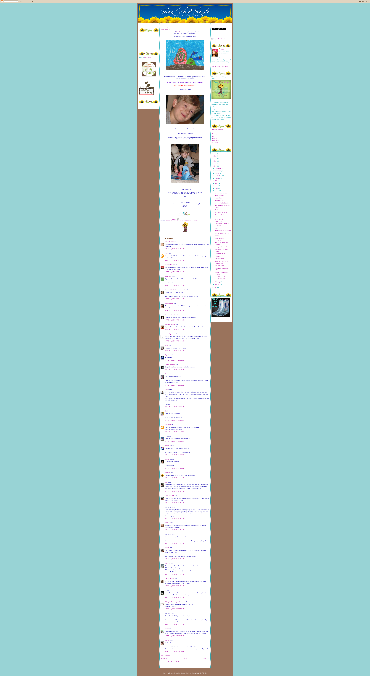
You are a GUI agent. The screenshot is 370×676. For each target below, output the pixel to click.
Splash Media (215, 140)
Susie (166, 374)
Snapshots (218, 228)
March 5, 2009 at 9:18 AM (174, 350)
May (216, 186)
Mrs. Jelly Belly (169, 241)
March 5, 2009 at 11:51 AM (175, 441)
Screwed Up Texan (170, 324)
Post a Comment (165, 655)
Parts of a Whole (219, 258)
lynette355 (168, 424)
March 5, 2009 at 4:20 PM (174, 503)
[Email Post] (178, 219)
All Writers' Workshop (217, 129)
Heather (167, 547)
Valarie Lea (168, 445)
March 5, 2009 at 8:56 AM (174, 320)
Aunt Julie (167, 563)
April (216, 188)
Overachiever (218, 198)
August (217, 178)
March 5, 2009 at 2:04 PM (174, 477)
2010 (215, 163)
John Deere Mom (169, 495)
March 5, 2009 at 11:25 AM (175, 431)
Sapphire (167, 355)
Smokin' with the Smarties (222, 203)
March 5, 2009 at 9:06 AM (174, 341)
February (217, 282)
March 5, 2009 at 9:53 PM (174, 597)
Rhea (222, 49)
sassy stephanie (169, 334)
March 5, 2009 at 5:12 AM (174, 249)
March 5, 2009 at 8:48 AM (174, 310)
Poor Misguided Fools (221, 212)
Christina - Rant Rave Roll (172, 315)
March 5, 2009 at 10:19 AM (175, 360)
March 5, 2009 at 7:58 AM (174, 272)
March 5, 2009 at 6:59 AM (174, 260)
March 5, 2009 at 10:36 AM (175, 369)
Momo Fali (168, 522)
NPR (212, 136)
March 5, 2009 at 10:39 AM (175, 385)
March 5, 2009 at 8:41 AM (174, 285)
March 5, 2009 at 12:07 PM (175, 468)
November (218, 171)
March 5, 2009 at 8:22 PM (174, 559)
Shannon (167, 640)
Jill (165, 590)
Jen (166, 436)
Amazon (213, 132)
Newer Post (164, 658)
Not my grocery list (220, 253)
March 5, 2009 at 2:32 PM (174, 491)
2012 (215, 158)
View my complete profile (219, 66)
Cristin (166, 411)
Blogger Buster (147, 57)
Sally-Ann (167, 472)
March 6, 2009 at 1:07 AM (174, 624)
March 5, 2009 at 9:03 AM (174, 329)
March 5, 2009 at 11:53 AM (175, 454)
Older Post (206, 658)
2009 (215, 166)
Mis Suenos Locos (220, 210)
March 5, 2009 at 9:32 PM (174, 586)
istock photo (214, 142)
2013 (215, 156)
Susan (166, 345)
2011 (215, 161)
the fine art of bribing (191, 220)
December (218, 168)
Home (185, 658)
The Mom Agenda (219, 195)
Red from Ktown (169, 264)
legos (170, 220)
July (216, 181)
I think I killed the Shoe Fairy (223, 230)
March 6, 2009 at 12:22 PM (175, 651)
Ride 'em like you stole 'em (222, 233)
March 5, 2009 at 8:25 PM (174, 574)
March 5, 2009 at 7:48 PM (174, 518)
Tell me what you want (221, 193)
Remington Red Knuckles (222, 247)
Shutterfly (214, 138)
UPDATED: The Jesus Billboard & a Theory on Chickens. (222, 223)
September (218, 176)
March (217, 191)
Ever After (217, 256)
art (167, 220)
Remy (174, 220)
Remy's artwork (180, 32)
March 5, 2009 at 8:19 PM (174, 543)
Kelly (166, 482)
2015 (215, 153)
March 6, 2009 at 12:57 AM (175, 609)
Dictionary (214, 134)
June (216, 183)
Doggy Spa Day (219, 219)
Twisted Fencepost (170, 364)
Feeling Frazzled (219, 200)
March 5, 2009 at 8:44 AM (174, 299)
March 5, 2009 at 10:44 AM (175, 406)
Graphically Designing (192, 673)
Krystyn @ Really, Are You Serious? (175, 290)
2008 (215, 287)
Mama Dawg (168, 276)
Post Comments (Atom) (175, 662)
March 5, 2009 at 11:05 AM (175, 420)
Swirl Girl (167, 459)
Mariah (167, 628)
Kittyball (217, 235)
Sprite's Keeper (169, 303)
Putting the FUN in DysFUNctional (174, 602)
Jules (166, 253)
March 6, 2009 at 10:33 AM (175, 636)
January (217, 284)
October (217, 173)
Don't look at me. (167, 30)
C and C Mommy (169, 578)
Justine (167, 389)
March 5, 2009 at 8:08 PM (174, 529)
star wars (180, 220)
